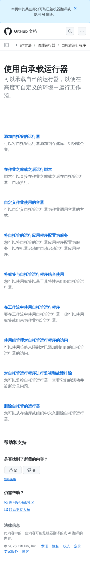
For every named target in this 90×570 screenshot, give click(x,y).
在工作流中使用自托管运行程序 (32, 307)
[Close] (76, 8)
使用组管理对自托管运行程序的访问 (36, 340)
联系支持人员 (19, 509)
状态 (66, 546)
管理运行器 (46, 45)
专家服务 (11, 551)
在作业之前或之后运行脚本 (28, 169)
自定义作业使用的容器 (24, 202)
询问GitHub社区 (21, 502)
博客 (25, 551)
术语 (44, 546)
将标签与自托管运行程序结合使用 (34, 274)
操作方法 (25, 45)
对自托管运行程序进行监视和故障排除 (38, 373)
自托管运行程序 (74, 45)
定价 (77, 546)
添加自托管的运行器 (22, 136)
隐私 (55, 546)
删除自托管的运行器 (22, 406)
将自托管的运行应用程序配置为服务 (36, 235)
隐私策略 (10, 479)
